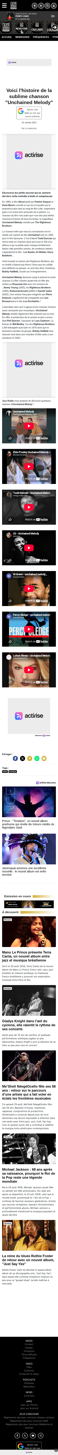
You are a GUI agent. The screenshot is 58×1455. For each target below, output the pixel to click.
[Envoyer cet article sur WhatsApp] (36, 759)
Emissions (29, 1351)
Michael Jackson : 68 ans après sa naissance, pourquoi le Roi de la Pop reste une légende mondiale (28, 1175)
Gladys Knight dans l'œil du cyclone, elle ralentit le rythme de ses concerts (28, 1025)
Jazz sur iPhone (29, 1404)
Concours (29, 1395)
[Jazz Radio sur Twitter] (25, 1435)
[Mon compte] (54, 6)
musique (12, 771)
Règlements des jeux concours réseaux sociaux (29, 1417)
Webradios (22, 37)
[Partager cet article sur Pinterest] (29, 759)
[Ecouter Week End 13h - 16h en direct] (29, 904)
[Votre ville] (34, 6)
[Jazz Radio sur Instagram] (40, 1435)
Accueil (7, 37)
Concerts (29, 1370)
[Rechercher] (47, 6)
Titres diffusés (29, 1354)
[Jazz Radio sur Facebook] (17, 1435)
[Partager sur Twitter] (22, 759)
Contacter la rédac (29, 1374)
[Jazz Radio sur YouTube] (33, 1435)
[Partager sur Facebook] (14, 759)
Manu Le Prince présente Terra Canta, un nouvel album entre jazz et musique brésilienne (26, 956)
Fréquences (41, 37)
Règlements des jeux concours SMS (29, 1420)
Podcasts (29, 1383)
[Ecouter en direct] (41, 6)
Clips (29, 1367)
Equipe (29, 1347)
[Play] (3, 25)
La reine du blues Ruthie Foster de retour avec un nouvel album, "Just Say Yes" (28, 1260)
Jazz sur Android (29, 1408)
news (5, 771)
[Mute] (53, 16)
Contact (29, 1344)
